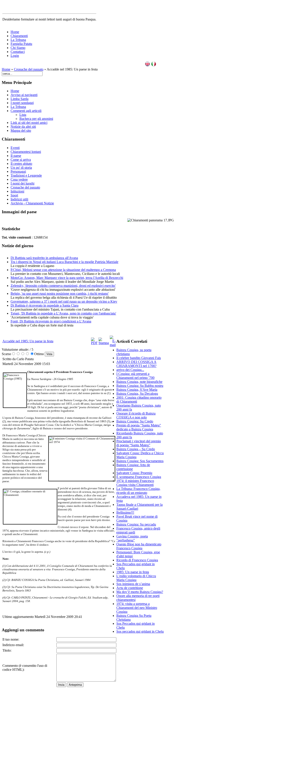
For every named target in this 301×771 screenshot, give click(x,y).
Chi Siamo (18, 48)
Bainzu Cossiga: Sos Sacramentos (140, 461)
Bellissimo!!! (125, 512)
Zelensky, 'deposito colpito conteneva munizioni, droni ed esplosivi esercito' (63, 285)
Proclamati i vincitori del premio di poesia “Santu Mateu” (138, 443)
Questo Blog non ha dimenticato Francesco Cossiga (138, 546)
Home (15, 32)
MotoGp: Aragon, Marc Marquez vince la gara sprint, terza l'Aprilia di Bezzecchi (67, 278)
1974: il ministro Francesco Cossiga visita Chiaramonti (135, 483)
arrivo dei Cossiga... (130, 370)
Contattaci (18, 52)
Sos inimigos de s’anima (133, 584)
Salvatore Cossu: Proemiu (134, 473)
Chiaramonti (19, 36)
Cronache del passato (28, 69)
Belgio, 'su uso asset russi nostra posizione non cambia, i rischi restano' (60, 293)
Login (15, 55)
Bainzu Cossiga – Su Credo (135, 449)
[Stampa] (103, 343)
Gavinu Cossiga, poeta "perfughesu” (132, 538)
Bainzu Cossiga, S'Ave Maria (136, 389)
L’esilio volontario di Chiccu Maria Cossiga (136, 578)
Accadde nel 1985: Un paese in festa (27, 341)
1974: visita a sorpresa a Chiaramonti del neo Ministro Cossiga (136, 607)
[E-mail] (113, 345)
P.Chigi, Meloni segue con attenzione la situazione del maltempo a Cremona (63, 270)
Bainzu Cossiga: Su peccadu (136, 524)
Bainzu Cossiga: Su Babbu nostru (139, 385)
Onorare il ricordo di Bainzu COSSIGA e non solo (136, 415)
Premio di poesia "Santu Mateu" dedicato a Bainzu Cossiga (138, 427)
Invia (61, 684)
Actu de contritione (129, 588)
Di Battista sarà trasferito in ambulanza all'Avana (44, 258)
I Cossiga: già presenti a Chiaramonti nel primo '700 (135, 376)
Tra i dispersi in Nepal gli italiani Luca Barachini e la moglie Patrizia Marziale (64, 262)
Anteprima (75, 684)
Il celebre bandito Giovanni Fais (138, 358)
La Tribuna (18, 40)
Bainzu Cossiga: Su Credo (134, 421)
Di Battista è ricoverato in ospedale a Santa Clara (44, 305)
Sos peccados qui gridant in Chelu (140, 631)
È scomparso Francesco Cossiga (138, 477)
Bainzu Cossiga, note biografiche (139, 382)
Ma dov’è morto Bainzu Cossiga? (139, 592)
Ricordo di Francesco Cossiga (137, 560)
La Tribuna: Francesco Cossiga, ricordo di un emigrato (138, 491)
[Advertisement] (140, 703)
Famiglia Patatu (21, 44)
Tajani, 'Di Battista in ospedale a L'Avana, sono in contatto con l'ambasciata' (63, 313)
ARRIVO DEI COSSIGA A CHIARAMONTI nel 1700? (136, 364)
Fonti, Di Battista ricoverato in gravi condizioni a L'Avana (51, 321)
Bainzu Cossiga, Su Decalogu (137, 393)
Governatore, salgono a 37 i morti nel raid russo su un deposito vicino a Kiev (64, 301)
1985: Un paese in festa (132, 572)
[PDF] (94, 343)
